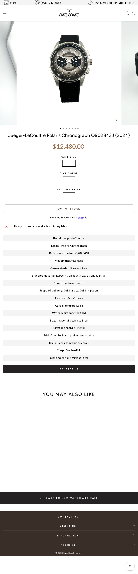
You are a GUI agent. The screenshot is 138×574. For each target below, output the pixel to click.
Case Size (69, 156)
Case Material (69, 189)
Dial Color (69, 173)
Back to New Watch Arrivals (71, 498)
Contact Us (68, 516)
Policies (68, 545)
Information (68, 535)
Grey (69, 179)
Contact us (69, 369)
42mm (69, 163)
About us (68, 526)
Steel (69, 196)
